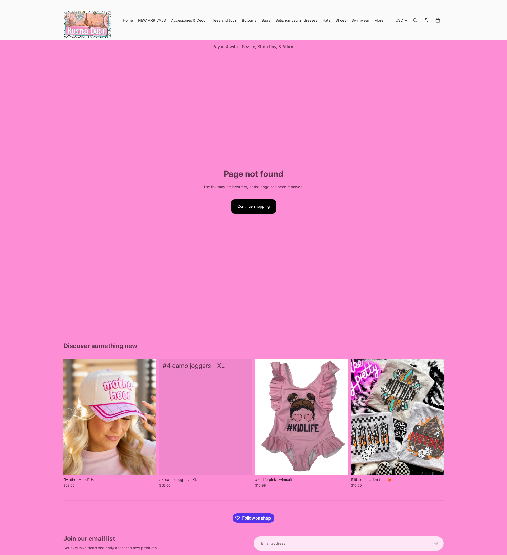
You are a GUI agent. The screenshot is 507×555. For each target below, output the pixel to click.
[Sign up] (436, 543)
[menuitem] (379, 20)
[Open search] (415, 20)
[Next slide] (148, 417)
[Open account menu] (426, 20)
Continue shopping (253, 206)
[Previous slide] (71, 417)
